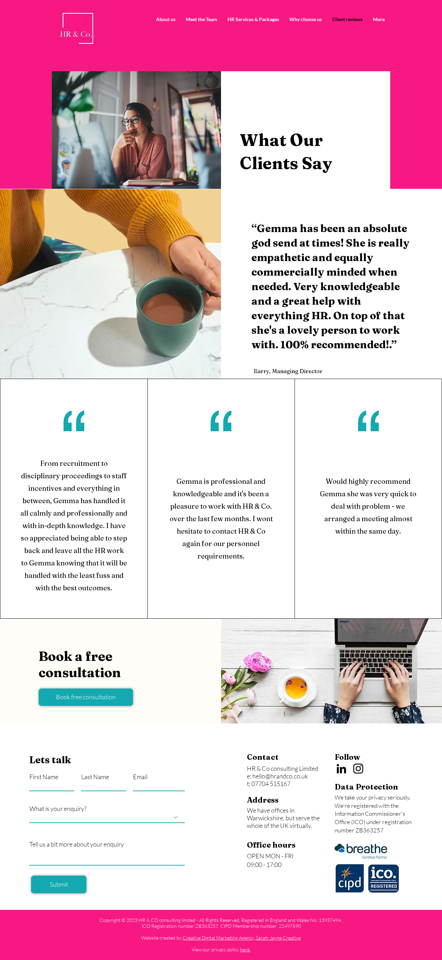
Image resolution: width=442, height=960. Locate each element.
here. (245, 949)
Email (140, 777)
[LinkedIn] (341, 768)
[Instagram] (358, 768)
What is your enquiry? (58, 808)
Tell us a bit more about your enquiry (76, 844)
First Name (43, 777)
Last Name (95, 777)
